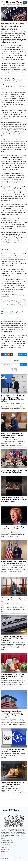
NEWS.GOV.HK (4, 847)
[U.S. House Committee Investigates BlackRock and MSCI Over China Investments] (14, 624)
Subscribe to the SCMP (6, 840)
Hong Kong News (14, 1)
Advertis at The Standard (7, 846)
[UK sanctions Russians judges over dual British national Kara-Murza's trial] (14, 586)
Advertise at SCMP (5, 844)
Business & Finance (5, 849)
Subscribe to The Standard (7, 842)
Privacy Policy (4, 858)
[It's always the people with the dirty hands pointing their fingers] (14, 738)
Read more (3, 838)
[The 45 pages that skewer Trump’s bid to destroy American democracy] (14, 550)
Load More (14, 799)
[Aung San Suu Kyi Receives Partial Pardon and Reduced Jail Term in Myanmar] (14, 663)
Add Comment (22, 354)
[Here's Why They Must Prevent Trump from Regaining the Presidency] (14, 458)
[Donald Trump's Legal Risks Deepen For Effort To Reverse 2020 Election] (14, 515)
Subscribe (23, 364)
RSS (3, 853)
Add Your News (4, 851)
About (20, 857)
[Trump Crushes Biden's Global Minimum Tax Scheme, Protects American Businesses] (14, 422)
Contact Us (15, 857)
